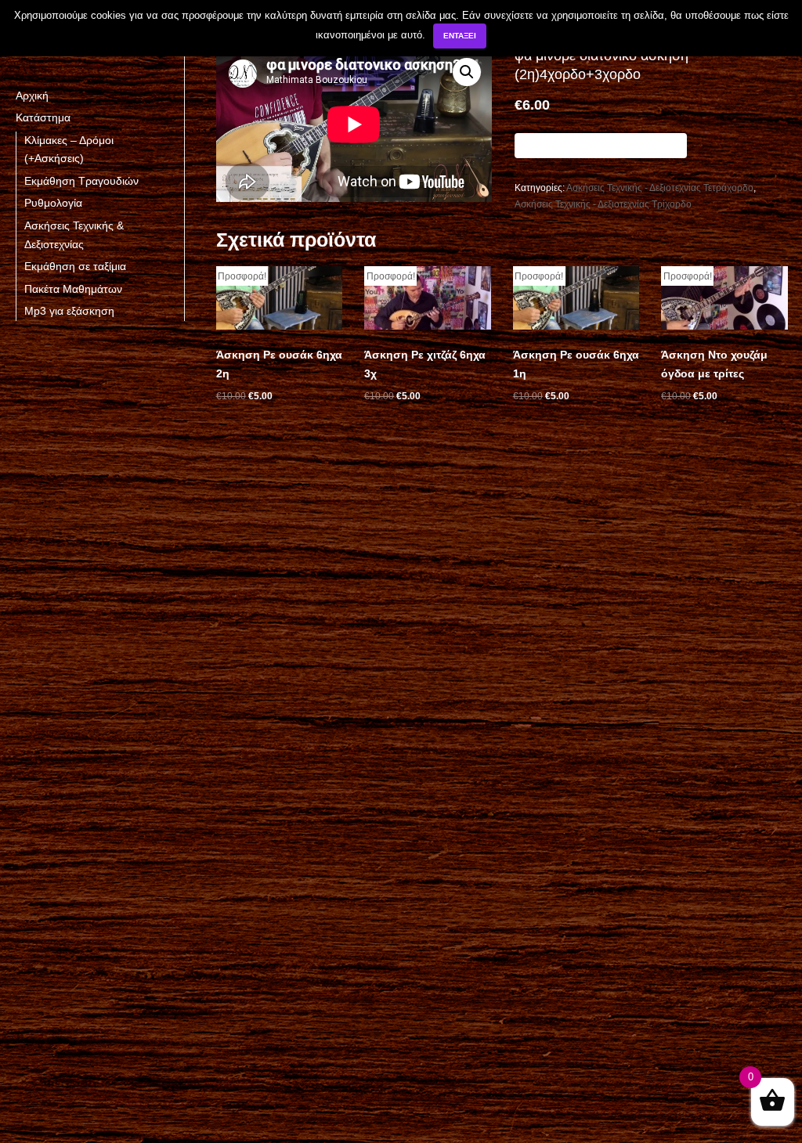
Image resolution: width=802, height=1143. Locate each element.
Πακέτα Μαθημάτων (73, 289)
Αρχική (32, 95)
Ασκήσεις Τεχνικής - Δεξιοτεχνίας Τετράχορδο (659, 187)
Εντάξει (459, 35)
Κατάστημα (43, 117)
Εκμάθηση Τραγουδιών (81, 181)
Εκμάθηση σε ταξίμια (75, 266)
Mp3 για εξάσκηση (69, 311)
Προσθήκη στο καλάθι (600, 145)
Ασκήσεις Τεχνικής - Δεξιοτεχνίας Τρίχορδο (603, 204)
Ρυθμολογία (53, 203)
